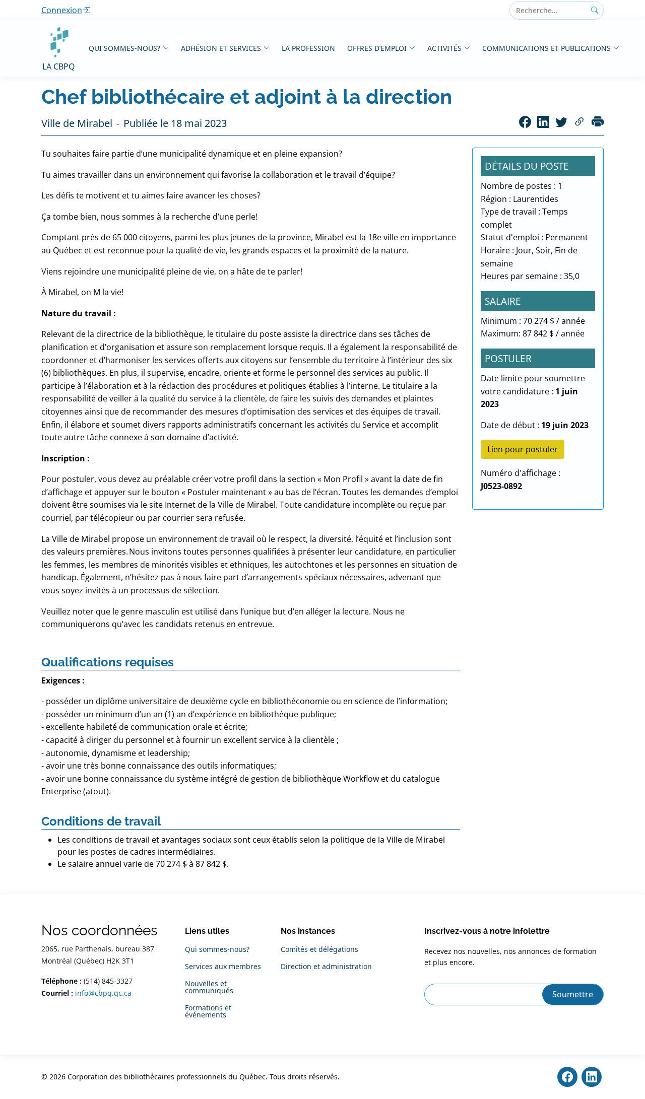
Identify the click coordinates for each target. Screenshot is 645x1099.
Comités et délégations (319, 949)
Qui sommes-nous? (124, 48)
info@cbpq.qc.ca (103, 993)
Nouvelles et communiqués (209, 987)
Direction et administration (326, 966)
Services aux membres (223, 966)
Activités (444, 48)
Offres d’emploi (377, 48)
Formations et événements (208, 1011)
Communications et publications (546, 48)
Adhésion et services (221, 48)
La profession (308, 48)
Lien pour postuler (522, 449)
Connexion (61, 10)
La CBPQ (58, 66)
